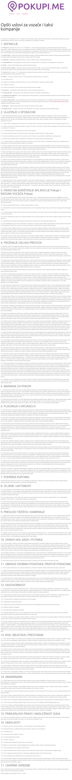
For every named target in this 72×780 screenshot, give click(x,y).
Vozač (18, 13)
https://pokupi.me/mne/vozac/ (61, 101)
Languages (25, 13)
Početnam (11, 13)
